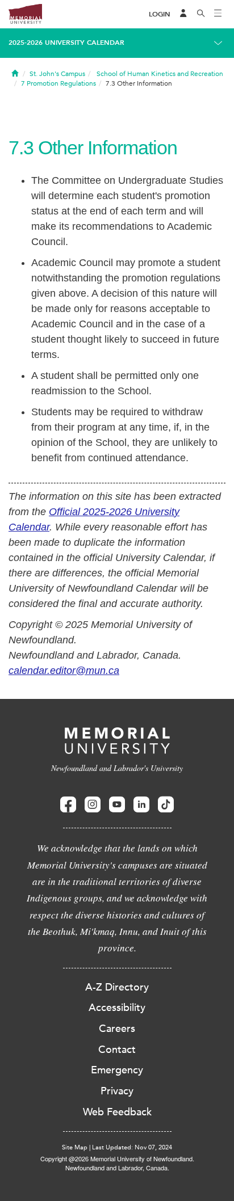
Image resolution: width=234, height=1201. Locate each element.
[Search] (201, 14)
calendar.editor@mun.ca (64, 670)
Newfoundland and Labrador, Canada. (117, 1167)
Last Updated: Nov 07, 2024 (132, 1147)
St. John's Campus (57, 74)
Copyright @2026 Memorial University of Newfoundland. (117, 1158)
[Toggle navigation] (218, 14)
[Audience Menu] (183, 14)
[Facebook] (68, 805)
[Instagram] (93, 805)
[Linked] (141, 805)
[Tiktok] (166, 805)
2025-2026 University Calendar (66, 43)
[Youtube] (117, 805)
